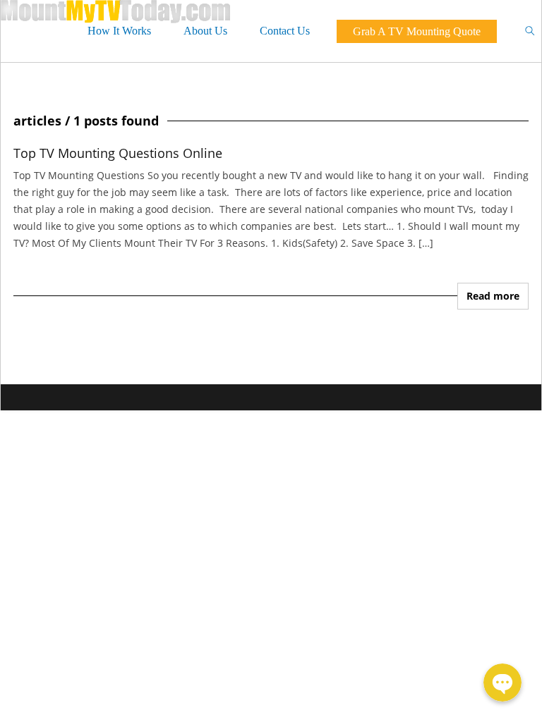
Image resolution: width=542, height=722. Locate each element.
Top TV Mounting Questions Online (117, 153)
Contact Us (285, 31)
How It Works (119, 31)
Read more (492, 295)
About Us (205, 31)
